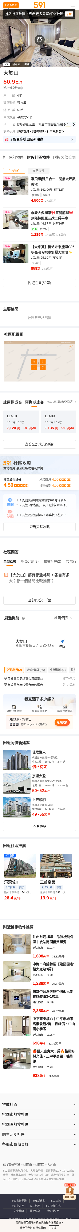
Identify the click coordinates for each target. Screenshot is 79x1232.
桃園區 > (41, 1164)
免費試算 (62, 722)
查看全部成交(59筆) (39, 444)
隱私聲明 (40, 1227)
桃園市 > (29, 1164)
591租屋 (35, 1205)
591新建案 (39, 1200)
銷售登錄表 (65, 402)
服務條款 (35, 1211)
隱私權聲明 (53, 1211)
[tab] (14, 171)
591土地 (56, 1200)
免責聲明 (19, 1211)
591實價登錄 (19, 1200)
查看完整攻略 (39, 527)
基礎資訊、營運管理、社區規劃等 (39, 131)
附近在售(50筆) (39, 283)
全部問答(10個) (39, 600)
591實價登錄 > (13, 1164)
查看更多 (39, 826)
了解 (69, 14)
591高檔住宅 (53, 1205)
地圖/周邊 (61, 618)
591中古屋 (18, 1205)
